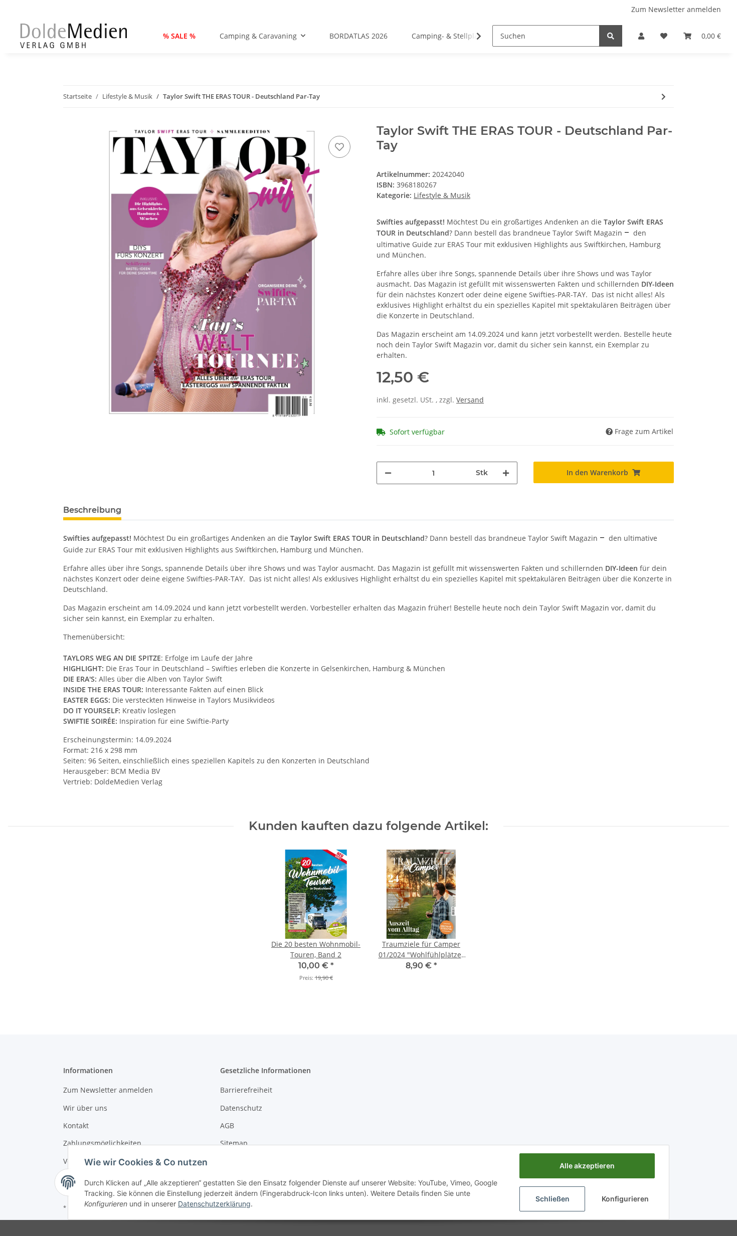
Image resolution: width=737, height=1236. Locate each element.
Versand (470, 399)
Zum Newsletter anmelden (676, 9)
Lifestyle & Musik (442, 195)
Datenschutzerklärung (214, 1203)
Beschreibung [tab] (92, 510)
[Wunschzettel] (663, 36)
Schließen (552, 1198)
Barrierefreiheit (246, 1090)
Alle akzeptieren (587, 1165)
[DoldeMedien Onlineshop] (73, 36)
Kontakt (76, 1125)
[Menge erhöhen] (506, 473)
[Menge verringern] (388, 473)
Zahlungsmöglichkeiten (102, 1143)
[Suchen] (610, 36)
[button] (641, 36)
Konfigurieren (625, 1198)
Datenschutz (241, 1108)
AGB (227, 1125)
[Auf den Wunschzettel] (339, 147)
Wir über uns (85, 1108)
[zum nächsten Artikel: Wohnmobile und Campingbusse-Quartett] (663, 96)
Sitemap (234, 1143)
